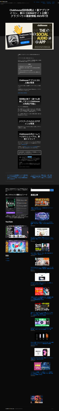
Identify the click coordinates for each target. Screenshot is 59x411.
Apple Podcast (14, 216)
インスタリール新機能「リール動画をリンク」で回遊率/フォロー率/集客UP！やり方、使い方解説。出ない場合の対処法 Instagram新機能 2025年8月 (42, 373)
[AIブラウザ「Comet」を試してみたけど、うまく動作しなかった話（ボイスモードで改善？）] (42, 277)
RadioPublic (19, 217)
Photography (48, 2)
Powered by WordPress (18, 408)
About (53, 3)
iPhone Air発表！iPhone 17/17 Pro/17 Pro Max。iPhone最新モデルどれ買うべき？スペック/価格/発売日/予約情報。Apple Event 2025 (42, 343)
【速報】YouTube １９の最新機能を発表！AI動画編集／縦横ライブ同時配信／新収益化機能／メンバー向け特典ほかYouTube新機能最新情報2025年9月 (42, 298)
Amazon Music (8, 216)
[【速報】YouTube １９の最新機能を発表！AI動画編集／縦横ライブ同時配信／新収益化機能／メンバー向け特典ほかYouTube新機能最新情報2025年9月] (42, 291)
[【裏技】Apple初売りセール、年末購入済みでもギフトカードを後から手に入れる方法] (42, 202)
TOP (34, 2)
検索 (31, 188)
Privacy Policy (49, 3)
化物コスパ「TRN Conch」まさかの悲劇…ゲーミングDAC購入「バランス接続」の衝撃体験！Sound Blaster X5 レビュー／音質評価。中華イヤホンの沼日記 (42, 314)
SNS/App (37, 2)
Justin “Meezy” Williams (22, 92)
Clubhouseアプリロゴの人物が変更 (25, 66)
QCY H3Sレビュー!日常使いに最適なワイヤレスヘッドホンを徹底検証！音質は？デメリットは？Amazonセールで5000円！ (42, 239)
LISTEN (15, 217)
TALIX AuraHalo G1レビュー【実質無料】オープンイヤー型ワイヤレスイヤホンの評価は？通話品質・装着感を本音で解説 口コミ (42, 268)
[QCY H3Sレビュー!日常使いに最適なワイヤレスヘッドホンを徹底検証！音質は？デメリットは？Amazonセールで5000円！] (42, 232)
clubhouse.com (24, 144)
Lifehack (53, 2)
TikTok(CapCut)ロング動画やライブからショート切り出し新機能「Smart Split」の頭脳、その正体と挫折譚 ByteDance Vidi (42, 223)
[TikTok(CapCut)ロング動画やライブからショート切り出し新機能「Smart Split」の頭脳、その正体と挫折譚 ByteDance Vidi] (42, 216)
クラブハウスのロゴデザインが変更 (25, 70)
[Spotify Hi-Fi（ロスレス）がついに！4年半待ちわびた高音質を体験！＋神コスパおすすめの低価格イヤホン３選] (42, 322)
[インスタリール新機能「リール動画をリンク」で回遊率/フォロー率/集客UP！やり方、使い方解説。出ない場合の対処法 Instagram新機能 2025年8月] (42, 366)
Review (44, 3)
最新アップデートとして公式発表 (30, 146)
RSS (23, 217)
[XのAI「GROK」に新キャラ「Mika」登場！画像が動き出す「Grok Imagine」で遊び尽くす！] (42, 247)
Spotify (19, 216)
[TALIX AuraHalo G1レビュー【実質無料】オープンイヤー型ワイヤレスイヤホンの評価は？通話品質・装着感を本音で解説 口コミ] (42, 262)
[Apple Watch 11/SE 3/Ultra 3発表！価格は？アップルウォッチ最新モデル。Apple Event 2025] (42, 352)
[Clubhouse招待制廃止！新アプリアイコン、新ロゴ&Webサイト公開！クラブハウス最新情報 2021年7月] (29, 36)
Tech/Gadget (43, 2)
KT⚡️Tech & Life (3, 1)
